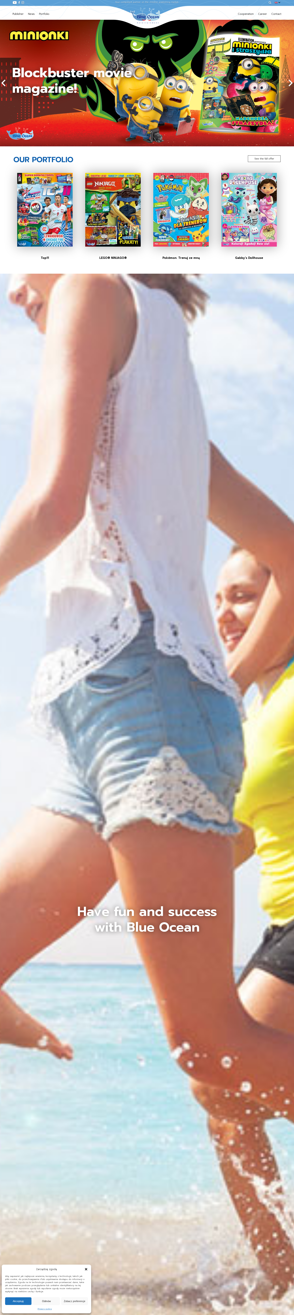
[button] (86, 1269)
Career (262, 14)
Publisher (18, 14)
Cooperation (246, 14)
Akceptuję (18, 1301)
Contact (276, 14)
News (31, 14)
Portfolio (44, 14)
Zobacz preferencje (74, 1301)
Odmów (46, 1301)
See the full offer (264, 158)
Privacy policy (45, 1308)
